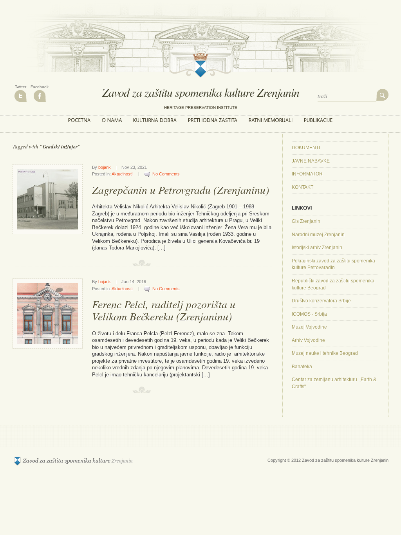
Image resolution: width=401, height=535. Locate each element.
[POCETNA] (79, 120)
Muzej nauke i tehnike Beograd (325, 353)
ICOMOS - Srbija (309, 314)
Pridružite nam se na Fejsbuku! (40, 96)
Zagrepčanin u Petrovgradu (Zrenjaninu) (180, 189)
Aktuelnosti (122, 174)
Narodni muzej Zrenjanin (318, 234)
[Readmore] (72, 223)
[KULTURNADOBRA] (155, 120)
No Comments (166, 174)
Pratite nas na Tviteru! (20, 96)
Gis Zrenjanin (306, 221)
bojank (104, 167)
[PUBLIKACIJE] (318, 120)
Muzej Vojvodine (309, 327)
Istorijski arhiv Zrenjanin (317, 247)
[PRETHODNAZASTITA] (213, 120)
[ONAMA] (112, 120)
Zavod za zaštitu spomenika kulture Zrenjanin (200, 92)
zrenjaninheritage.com (73, 461)
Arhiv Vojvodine (308, 340)
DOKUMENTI (306, 147)
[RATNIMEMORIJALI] (271, 120)
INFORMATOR (307, 174)
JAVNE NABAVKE (311, 161)
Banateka (302, 366)
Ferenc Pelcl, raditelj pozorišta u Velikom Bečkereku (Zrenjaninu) (163, 310)
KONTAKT (302, 187)
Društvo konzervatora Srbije (321, 301)
